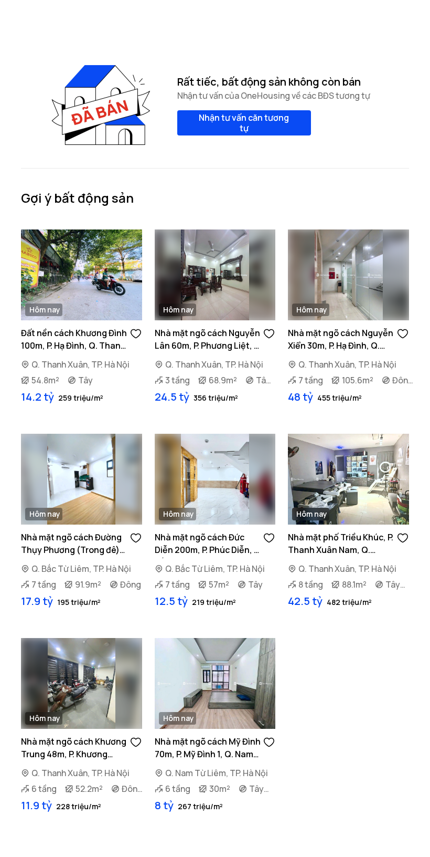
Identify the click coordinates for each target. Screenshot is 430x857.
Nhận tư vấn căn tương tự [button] (244, 123)
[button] (136, 333)
